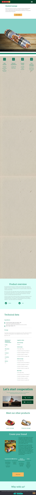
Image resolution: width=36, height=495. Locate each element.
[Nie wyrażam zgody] (34, 493)
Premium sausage (26, 428)
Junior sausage (10, 428)
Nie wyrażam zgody (20, 493)
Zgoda (15, 493)
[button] (31, 1)
